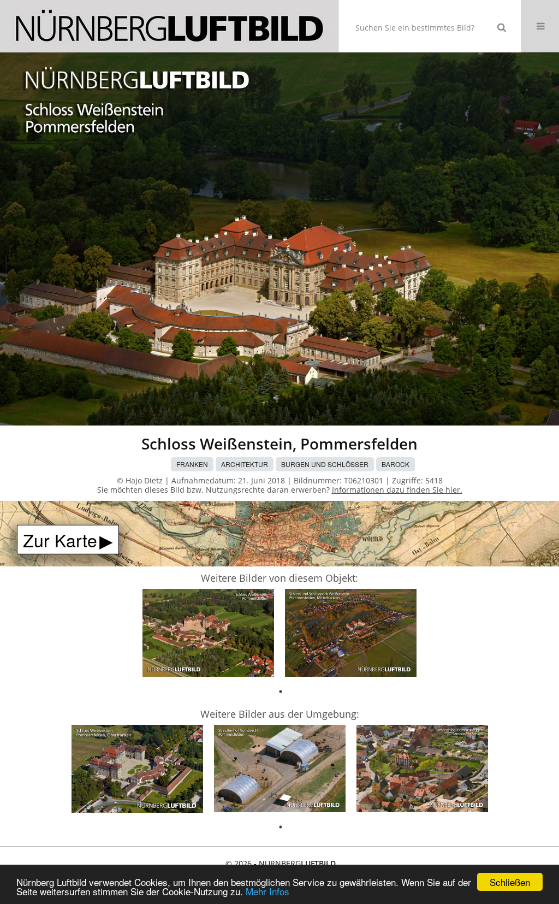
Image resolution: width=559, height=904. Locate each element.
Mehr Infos (267, 891)
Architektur (244, 464)
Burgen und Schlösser (324, 464)
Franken (192, 464)
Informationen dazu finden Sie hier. (397, 490)
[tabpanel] (208, 634)
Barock (395, 464)
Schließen (510, 882)
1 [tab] (280, 691)
